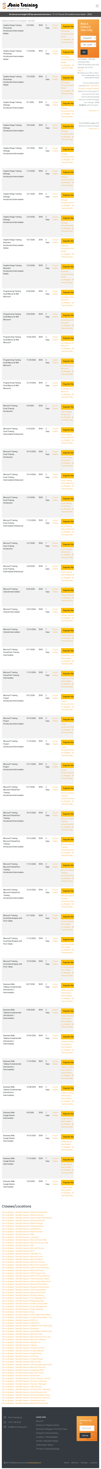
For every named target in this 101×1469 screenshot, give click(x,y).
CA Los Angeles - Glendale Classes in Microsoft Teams (23, 1373)
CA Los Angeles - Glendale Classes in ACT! (18, 1251)
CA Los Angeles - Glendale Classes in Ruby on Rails (21, 1362)
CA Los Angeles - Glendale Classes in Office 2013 (21, 1323)
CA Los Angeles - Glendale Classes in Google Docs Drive (23, 1348)
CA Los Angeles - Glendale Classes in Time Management (24, 1298)
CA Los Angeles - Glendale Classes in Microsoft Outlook (23, 1262)
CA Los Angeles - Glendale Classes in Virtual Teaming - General (26, 1378)
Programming (84, 89)
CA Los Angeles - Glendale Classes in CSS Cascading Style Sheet (27, 1365)
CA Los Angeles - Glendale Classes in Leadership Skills (23, 1370)
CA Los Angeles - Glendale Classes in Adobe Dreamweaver (24, 1212)
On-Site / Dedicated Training (47, 1441)
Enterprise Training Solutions (47, 1433)
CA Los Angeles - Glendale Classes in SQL (18, 1245)
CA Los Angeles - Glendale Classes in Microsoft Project (23, 1270)
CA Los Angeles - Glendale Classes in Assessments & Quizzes (26, 1398)
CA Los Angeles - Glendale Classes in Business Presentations (25, 1287)
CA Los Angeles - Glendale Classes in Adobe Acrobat (22, 1232)
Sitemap (84, 1463)
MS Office (95, 86)
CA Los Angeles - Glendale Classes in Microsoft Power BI (23, 1367)
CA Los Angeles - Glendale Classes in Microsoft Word (22, 1259)
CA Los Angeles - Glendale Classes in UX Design (20, 1356)
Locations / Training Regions (47, 1437)
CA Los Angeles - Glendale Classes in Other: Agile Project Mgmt (26, 1315)
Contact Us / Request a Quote (47, 1425)
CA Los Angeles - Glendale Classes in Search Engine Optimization (27, 1218)
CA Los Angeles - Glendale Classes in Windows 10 (21, 1342)
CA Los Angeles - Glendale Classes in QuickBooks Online (23, 1400)
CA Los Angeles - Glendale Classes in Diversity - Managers (24, 1384)
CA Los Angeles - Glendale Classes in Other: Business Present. (26, 1279)
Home (66, 1463)
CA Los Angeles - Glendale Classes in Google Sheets (22, 1353)
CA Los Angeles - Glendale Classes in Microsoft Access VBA (25, 1243)
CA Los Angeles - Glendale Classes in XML (18, 1234)
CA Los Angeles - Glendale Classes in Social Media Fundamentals (27, 1331)
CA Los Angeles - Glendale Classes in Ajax (18, 1312)
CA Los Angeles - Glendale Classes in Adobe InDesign (22, 1223)
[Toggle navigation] (97, 6)
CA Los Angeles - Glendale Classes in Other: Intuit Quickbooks (25, 1268)
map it (80, 70)
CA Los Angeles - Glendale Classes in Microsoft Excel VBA (24, 1240)
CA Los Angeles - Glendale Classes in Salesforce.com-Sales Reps (27, 1326)
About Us (39, 1421)
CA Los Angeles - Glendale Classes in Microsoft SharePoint (24, 1284)
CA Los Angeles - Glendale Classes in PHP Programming (23, 1273)
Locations (93, 1463)
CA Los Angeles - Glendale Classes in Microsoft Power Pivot (25, 1403)
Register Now (69, 26)
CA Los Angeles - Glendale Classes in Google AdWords (23, 1351)
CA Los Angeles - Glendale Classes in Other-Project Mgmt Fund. (26, 1281)
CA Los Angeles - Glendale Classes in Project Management (24, 1306)
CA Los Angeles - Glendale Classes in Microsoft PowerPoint (25, 1265)
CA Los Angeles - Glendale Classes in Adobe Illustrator (23, 1226)
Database (95, 89)
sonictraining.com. (34, 1463)
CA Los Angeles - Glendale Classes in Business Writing (22, 1295)
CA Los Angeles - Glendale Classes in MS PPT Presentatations (26, 1276)
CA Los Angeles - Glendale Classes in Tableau (19, 1345)
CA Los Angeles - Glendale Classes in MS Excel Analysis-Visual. (26, 1395)
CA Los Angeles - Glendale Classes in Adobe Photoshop (23, 1220)
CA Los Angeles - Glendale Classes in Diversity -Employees (24, 1381)
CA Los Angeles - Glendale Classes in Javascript (20, 1237)
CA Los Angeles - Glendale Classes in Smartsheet (21, 1376)
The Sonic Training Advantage (47, 1449)
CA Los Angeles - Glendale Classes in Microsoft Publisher (24, 1340)
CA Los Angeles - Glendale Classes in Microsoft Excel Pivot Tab (26, 1337)
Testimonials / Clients (44, 1445)
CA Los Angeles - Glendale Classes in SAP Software (22, 1387)
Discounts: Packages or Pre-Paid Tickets (51, 1429)
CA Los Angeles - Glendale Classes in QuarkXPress (21, 1229)
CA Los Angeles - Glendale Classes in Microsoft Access (23, 1248)
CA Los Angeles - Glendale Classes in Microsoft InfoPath (23, 1293)
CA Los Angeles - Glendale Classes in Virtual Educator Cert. (24, 1392)
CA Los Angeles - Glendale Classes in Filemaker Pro (21, 1254)
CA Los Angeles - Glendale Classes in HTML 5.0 (20, 1320)
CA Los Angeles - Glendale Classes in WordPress (20, 1329)
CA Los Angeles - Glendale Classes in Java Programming (24, 1290)
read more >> (94, 111)
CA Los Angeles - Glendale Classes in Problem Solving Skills (25, 1304)
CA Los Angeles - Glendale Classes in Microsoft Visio (22, 1334)
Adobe (88, 86)
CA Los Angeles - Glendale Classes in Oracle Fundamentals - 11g (27, 1317)
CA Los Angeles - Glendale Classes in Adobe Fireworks (23, 1215)
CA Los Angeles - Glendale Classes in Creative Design (22, 1359)
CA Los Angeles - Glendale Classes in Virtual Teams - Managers (26, 1389)
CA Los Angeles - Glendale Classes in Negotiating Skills (23, 1301)
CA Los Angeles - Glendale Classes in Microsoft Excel (22, 1257)
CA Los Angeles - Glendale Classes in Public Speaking (22, 1309)
